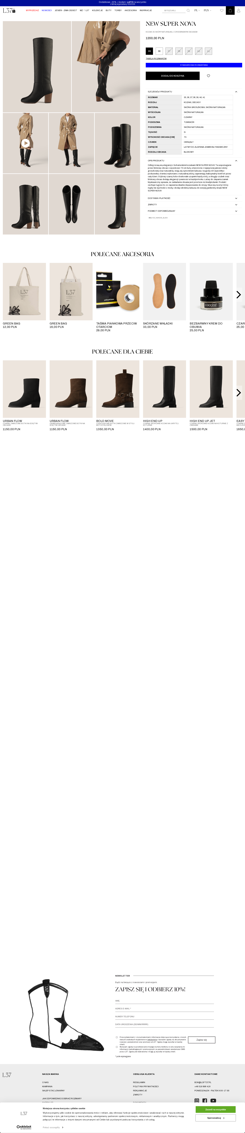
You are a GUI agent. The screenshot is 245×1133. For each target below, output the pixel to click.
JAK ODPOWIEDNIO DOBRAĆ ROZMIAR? (62, 1099)
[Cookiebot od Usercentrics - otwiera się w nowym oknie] (24, 1127)
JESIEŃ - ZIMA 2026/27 (66, 10)
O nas (45, 1082)
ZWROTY (137, 1095)
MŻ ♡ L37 (84, 10)
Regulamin (139, 1082)
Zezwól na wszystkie (215, 1109)
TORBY (118, 10)
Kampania (47, 1086)
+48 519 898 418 (202, 1086)
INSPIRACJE (146, 10)
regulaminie (152, 1040)
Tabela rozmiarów (156, 59)
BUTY (108, 10)
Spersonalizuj (214, 1118)
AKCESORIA (131, 10)
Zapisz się (202, 1040)
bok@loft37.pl (203, 1082)
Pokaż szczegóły (51, 1127)
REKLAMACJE (140, 1091)
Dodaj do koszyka (172, 76)
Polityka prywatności (146, 1086)
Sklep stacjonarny (53, 1091)
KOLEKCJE (97, 10)
